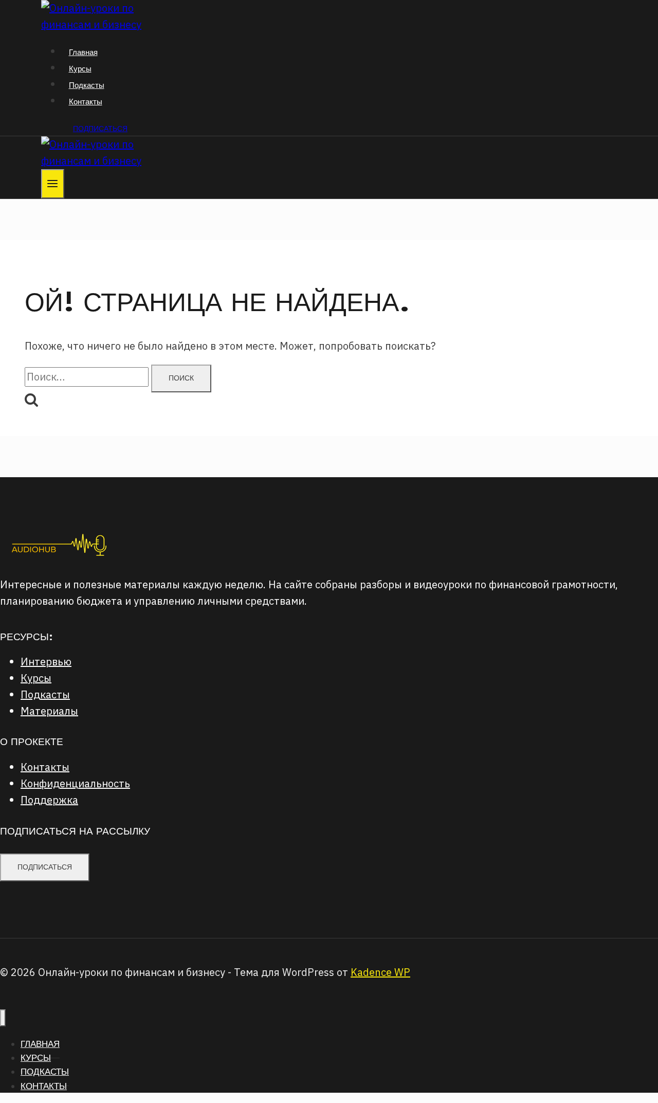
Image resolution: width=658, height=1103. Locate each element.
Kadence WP (380, 972)
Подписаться (100, 128)
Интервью (46, 661)
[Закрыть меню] (3, 1017)
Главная (83, 52)
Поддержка (49, 800)
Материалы (49, 711)
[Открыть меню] (52, 183)
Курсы (80, 69)
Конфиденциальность (75, 783)
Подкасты (86, 85)
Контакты (85, 101)
